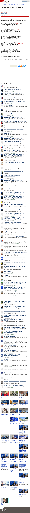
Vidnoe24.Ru (7, 66)
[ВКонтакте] (19, 66)
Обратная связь (4, 510)
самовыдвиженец (17, 29)
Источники (10, 4)
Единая (17, 23)
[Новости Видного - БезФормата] (4, 1)
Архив (6, 4)
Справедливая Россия (19, 43)
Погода (13, 4)
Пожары (22, 4)
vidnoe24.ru (3, 15)
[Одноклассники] (21, 66)
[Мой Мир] (25, 66)
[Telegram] (23, 66)
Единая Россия (14, 22)
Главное (3, 4)
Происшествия (18, 4)
